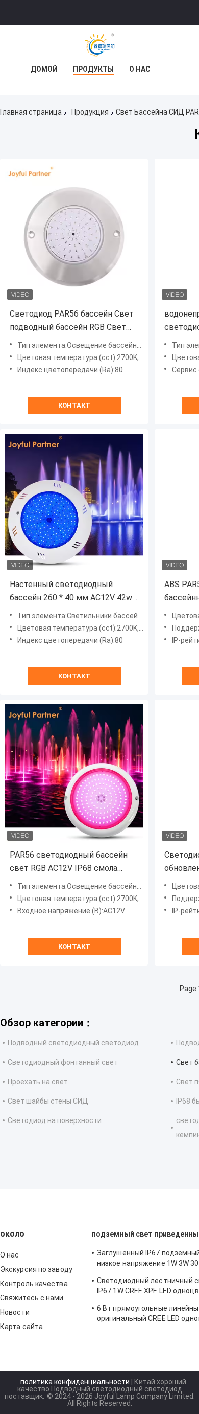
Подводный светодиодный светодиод (73, 1043)
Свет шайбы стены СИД (48, 1101)
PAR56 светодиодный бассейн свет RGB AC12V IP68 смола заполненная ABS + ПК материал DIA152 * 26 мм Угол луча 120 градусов (72, 862)
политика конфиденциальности (75, 1382)
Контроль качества (34, 1284)
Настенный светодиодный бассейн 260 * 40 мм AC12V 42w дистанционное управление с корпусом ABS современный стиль (71, 591)
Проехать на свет (38, 1082)
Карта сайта (21, 1326)
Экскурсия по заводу (36, 1269)
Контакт (74, 405)
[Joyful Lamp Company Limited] (99, 45)
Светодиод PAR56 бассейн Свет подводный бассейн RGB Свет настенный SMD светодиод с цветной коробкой (72, 321)
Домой (44, 69)
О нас (140, 69)
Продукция (90, 112)
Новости (15, 1312)
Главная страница (31, 112)
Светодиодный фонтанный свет (63, 1062)
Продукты (93, 69)
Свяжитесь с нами (32, 1298)
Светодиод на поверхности (55, 1120)
